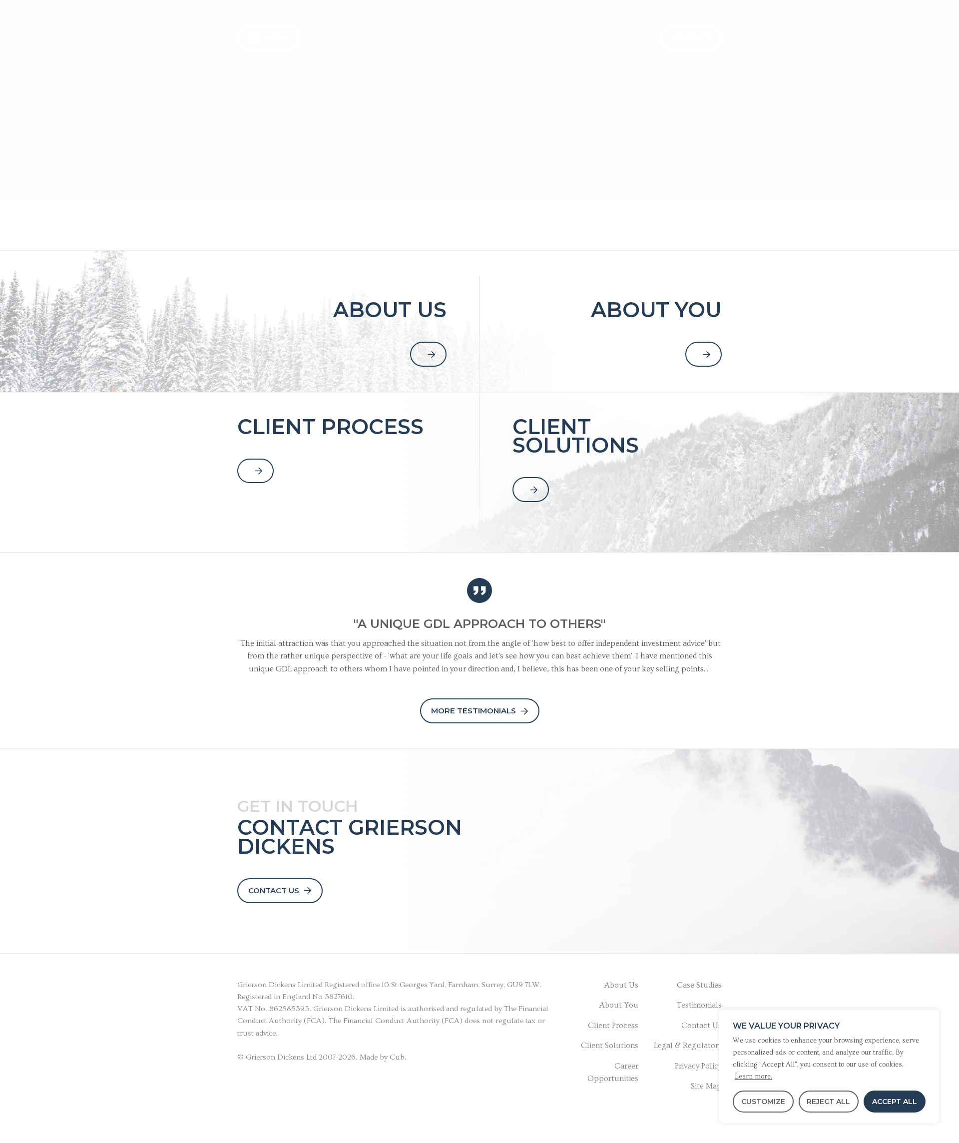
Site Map (706, 1086)
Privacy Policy (698, 1066)
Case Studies (699, 985)
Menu (277, 37)
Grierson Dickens (266, 985)
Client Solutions (609, 1045)
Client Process (613, 1025)
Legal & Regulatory (688, 1045)
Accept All (894, 1101)
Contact (691, 37)
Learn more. (753, 1077)
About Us (621, 985)
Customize (763, 1101)
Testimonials (699, 1005)
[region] (829, 1066)
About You (618, 1005)
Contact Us (273, 890)
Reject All (828, 1101)
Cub (397, 1057)
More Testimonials (473, 710)
